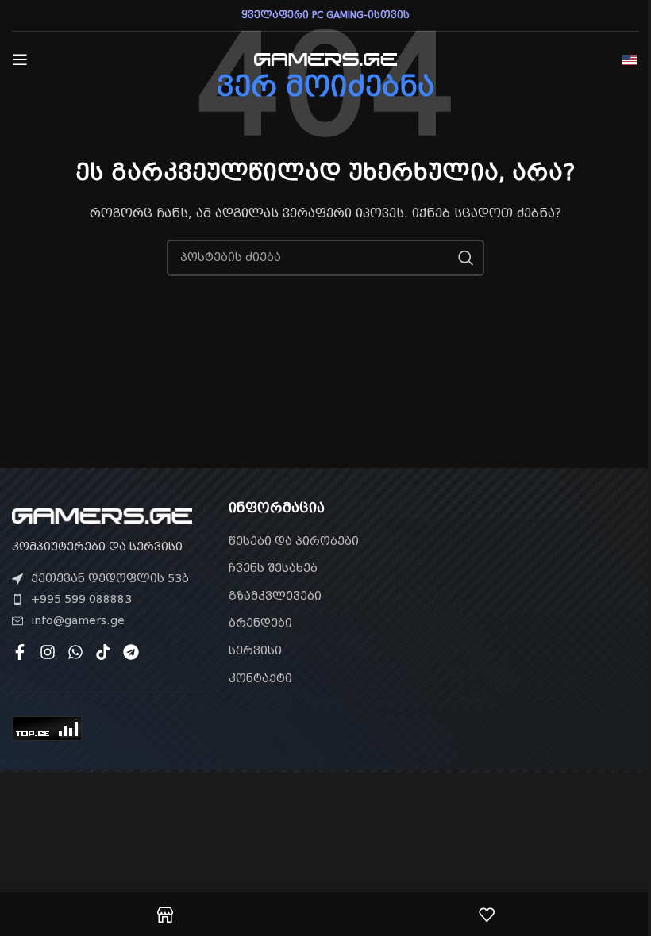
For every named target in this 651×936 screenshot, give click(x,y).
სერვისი (255, 650)
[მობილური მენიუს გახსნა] (20, 59)
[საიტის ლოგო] (325, 58)
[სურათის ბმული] (102, 514)
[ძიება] (466, 258)
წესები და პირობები (294, 541)
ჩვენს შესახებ (273, 568)
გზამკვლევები (275, 595)
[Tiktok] (103, 652)
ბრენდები (260, 622)
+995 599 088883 (81, 599)
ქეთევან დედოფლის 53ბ (110, 578)
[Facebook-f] (20, 652)
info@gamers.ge (78, 620)
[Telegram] (131, 652)
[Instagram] (48, 652)
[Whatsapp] (75, 652)
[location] (542, 591)
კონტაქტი (260, 678)
